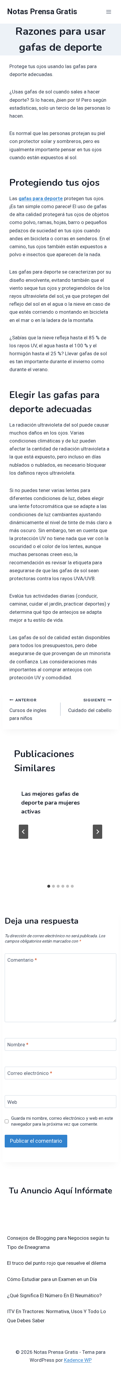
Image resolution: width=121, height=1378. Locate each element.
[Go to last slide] (23, 832)
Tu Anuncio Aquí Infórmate (60, 1190)
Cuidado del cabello (90, 705)
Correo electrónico (29, 1073)
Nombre (17, 1045)
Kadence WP (78, 1360)
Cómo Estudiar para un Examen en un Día (52, 1279)
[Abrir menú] (108, 11)
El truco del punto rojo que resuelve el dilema (56, 1263)
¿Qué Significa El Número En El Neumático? (54, 1295)
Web (12, 1102)
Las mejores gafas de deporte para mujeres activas (50, 802)
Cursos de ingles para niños (27, 709)
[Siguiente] (97, 832)
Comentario (22, 960)
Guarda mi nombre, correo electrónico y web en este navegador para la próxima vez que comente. (62, 1121)
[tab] (48, 886)
